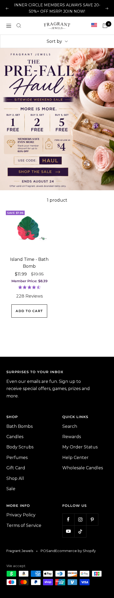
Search (69, 426)
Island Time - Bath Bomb (29, 263)
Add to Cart (29, 313)
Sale (10, 488)
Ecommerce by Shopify (75, 551)
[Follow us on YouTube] (68, 531)
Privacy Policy (21, 514)
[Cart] (105, 25)
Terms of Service (23, 525)
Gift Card (15, 467)
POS (45, 551)
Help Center (75, 457)
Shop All (15, 478)
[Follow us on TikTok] (80, 531)
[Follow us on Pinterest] (92, 519)
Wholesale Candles (82, 467)
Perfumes (17, 457)
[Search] (18, 25)
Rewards (71, 436)
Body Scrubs (19, 446)
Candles (14, 436)
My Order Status (80, 446)
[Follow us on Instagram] (80, 519)
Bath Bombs (19, 426)
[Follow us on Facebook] (68, 519)
